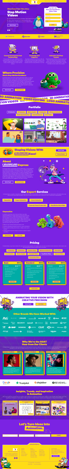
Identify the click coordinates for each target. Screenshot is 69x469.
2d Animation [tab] (11, 250)
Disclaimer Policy (24, 455)
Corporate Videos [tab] (59, 253)
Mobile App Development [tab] (23, 114)
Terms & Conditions (24, 454)
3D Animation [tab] (21, 112)
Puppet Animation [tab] (20, 200)
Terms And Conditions (37, 464)
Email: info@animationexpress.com (56, 451)
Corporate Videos (42, 455)
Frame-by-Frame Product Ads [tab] (37, 205)
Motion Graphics (33, 454)
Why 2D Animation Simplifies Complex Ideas (59, 402)
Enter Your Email (47, 16)
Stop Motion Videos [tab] (46, 253)
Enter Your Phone (47, 19)
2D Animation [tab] (11, 112)
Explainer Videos (41, 451)
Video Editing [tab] (58, 250)
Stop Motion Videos (34, 455)
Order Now (12, 281)
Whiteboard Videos (34, 451)
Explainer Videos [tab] (32, 250)
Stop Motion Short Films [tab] (58, 205)
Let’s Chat (40, 304)
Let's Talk (19, 235)
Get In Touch (13, 25)
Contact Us (23, 451)
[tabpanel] (34, 222)
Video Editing (33, 452)
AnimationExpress (38, 462)
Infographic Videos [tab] (33, 253)
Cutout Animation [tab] (36, 200)
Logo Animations (42, 452)
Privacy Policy (23, 452)
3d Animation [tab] (21, 250)
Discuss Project (20, 89)
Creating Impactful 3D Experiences (10, 401)
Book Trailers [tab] (48, 114)
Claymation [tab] (7, 200)
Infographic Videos (42, 454)
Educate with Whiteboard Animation (26, 402)
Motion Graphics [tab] (32, 112)
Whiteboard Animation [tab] (55, 112)
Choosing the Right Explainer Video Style (42, 402)
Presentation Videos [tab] (34, 257)
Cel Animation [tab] (42, 112)
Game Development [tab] (37, 114)
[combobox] (46, 21)
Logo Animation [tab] (9, 253)
